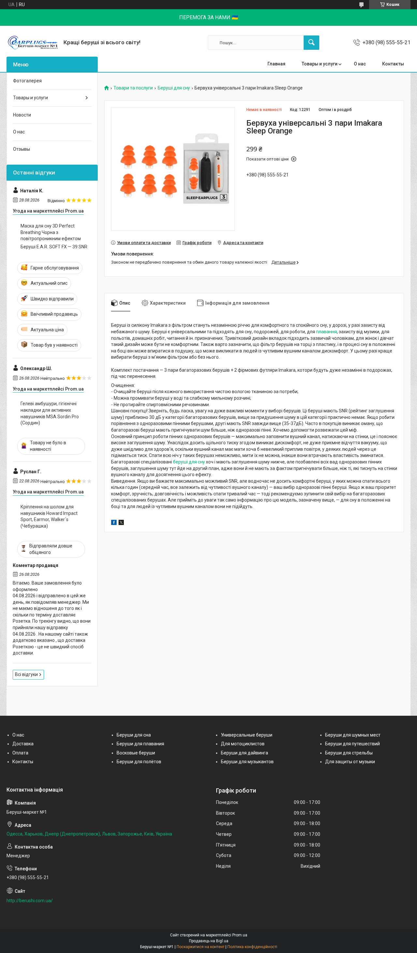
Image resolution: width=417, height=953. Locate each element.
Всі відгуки (26, 674)
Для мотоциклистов (243, 743)
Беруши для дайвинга (244, 752)
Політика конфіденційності (252, 947)
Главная (276, 63)
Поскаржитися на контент (200, 947)
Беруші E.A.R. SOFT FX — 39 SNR (54, 246)
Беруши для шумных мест (353, 735)
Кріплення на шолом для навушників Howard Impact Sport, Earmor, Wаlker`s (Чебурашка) (49, 516)
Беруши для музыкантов (247, 761)
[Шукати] (311, 42)
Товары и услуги (320, 63)
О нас (360, 63)
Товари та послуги (133, 88)
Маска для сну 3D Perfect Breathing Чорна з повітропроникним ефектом (51, 232)
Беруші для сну (174, 88)
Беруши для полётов (139, 761)
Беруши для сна (134, 735)
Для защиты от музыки (350, 761)
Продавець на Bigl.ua (208, 941)
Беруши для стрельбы (349, 752)
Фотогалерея (27, 80)
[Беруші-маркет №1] (33, 42)
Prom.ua (239, 935)
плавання (326, 331)
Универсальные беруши (246, 735)
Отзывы (21, 149)
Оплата (20, 752)
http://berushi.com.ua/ (30, 900)
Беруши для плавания (140, 743)
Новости (22, 114)
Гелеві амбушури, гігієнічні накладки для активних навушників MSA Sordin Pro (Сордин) (50, 413)
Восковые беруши (136, 752)
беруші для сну (189, 461)
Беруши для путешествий (352, 743)
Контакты (393, 63)
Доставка (23, 743)
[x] (121, 523)
